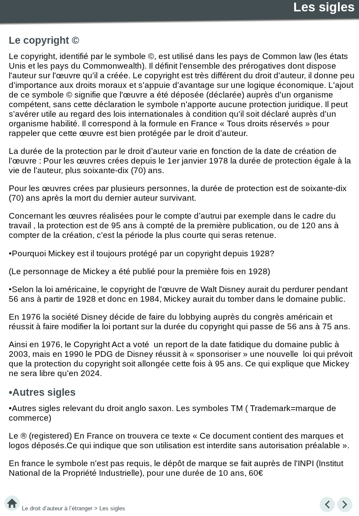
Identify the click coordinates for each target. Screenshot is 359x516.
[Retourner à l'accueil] (12, 505)
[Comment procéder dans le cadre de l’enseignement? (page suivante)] (344, 505)
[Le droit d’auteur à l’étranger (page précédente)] (327, 505)
